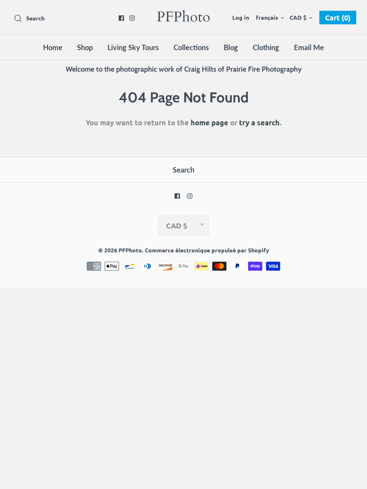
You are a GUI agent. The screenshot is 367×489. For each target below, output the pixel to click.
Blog (231, 47)
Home (52, 47)
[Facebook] (121, 18)
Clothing (266, 47)
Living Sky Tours (133, 47)
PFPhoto (130, 250)
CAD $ (298, 17)
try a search (259, 122)
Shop (85, 47)
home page (209, 122)
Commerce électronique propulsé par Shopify (207, 250)
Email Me (309, 47)
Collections (191, 47)
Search (183, 169)
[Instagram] (132, 18)
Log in (240, 17)
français (267, 17)
